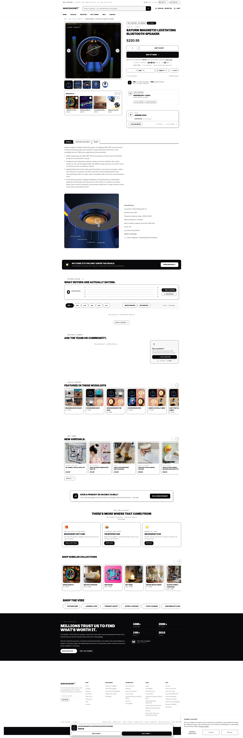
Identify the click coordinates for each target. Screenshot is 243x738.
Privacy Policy (204, 726)
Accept (210, 732)
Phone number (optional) (104, 354)
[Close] (148, 332)
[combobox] (100, 358)
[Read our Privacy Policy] (146, 369)
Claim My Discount (121, 378)
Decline (229, 732)
